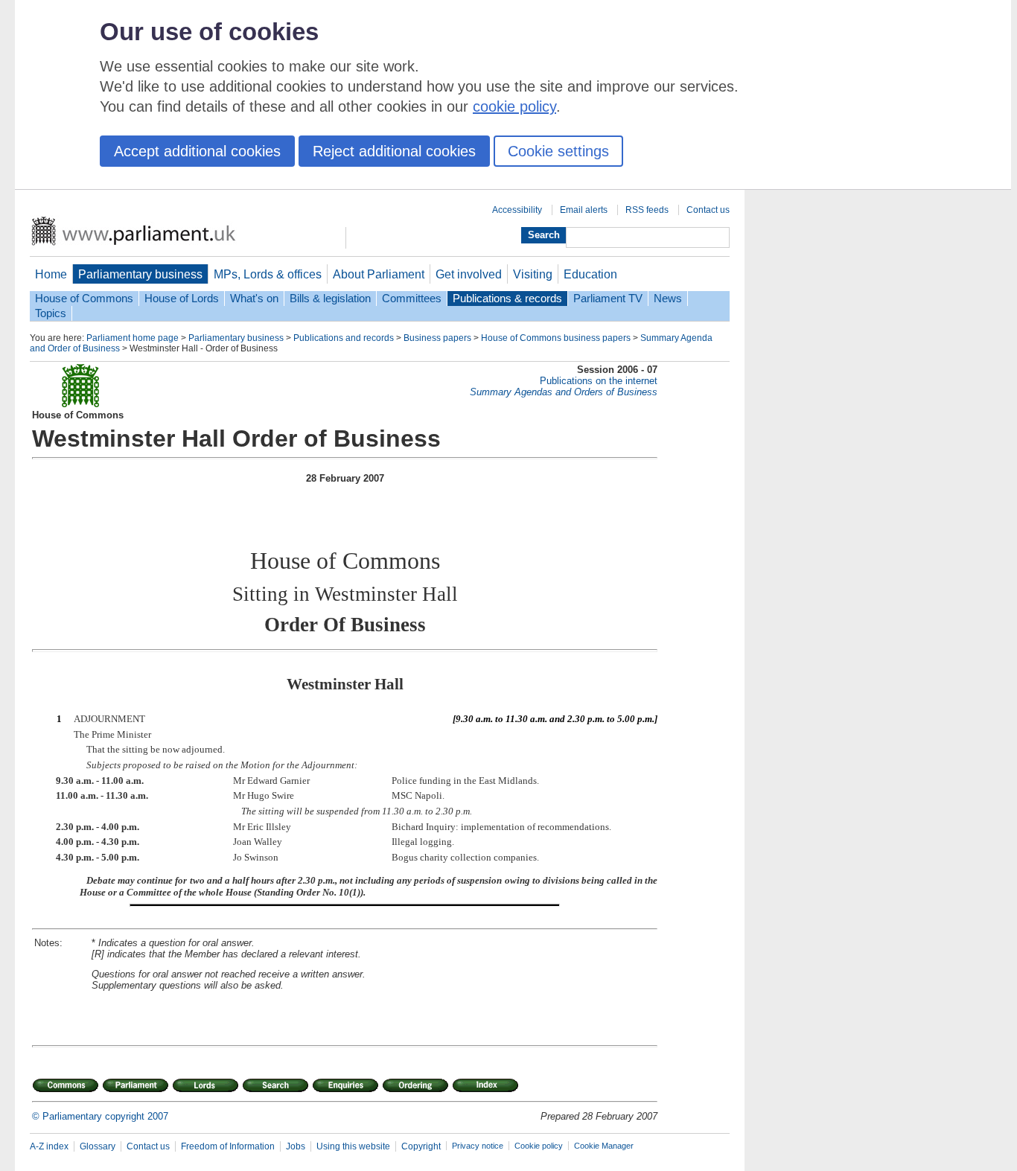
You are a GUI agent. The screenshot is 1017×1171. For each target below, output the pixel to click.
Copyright (421, 1146)
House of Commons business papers (556, 338)
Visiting (532, 274)
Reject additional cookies (394, 151)
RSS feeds (647, 210)
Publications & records (507, 298)
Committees (411, 298)
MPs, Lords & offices (268, 274)
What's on (254, 298)
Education (590, 274)
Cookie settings (558, 151)
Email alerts (584, 210)
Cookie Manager (604, 1145)
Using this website (353, 1146)
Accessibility (517, 210)
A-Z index (49, 1146)
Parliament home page (132, 338)
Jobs (295, 1146)
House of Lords (181, 298)
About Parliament (378, 274)
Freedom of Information (228, 1146)
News (668, 298)
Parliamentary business (140, 274)
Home (51, 274)
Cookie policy (538, 1145)
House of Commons (84, 298)
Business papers (437, 338)
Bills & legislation (330, 298)
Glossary (97, 1146)
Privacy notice (477, 1145)
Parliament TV (608, 298)
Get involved (469, 274)
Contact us (708, 210)
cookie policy (514, 106)
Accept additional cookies (197, 151)
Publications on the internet (598, 380)
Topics (50, 313)
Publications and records (343, 338)
